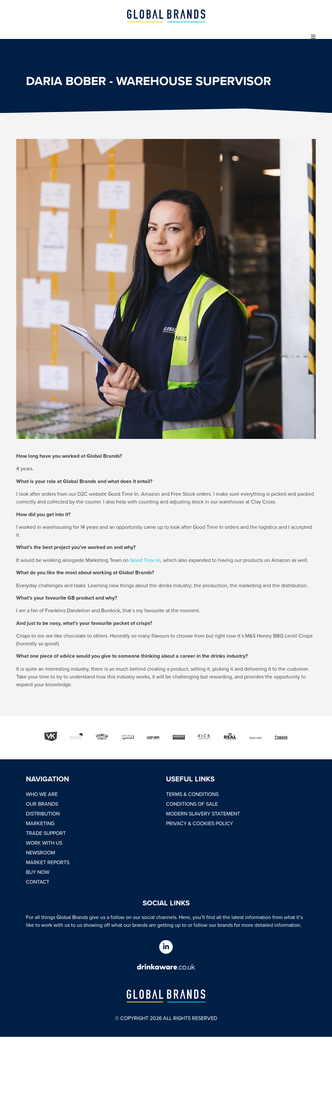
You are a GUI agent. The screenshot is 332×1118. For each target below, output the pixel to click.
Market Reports (47, 862)
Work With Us (44, 842)
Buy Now (37, 872)
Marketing (40, 823)
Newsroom (40, 852)
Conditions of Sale (192, 803)
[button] (313, 37)
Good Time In (145, 560)
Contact (37, 881)
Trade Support (46, 833)
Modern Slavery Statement (203, 813)
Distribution (43, 813)
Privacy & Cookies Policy (199, 823)
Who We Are (42, 794)
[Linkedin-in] (166, 947)
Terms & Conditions (192, 794)
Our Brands (42, 803)
